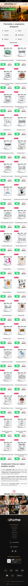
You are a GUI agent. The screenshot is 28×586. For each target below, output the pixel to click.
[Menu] (1, 4)
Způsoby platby (14, 528)
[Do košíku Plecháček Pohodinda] (17, 64)
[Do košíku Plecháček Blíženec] (3, 296)
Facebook (12, 551)
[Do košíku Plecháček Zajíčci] (17, 157)
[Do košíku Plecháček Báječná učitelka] (17, 226)
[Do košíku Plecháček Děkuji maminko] (17, 389)
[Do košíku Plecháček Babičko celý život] (3, 226)
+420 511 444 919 (16, 542)
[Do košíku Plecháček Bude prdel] (3, 319)
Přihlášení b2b (14, 536)
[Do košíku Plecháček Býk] (17, 319)
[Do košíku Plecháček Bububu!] (17, 296)
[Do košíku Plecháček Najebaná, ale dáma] (3, 157)
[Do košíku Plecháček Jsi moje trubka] (17, 87)
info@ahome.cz (15, 546)
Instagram (15, 551)
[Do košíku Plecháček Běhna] (3, 273)
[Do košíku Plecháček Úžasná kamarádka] (3, 64)
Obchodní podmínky (14, 532)
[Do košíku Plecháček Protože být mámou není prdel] (3, 87)
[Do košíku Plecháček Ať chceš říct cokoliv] (17, 203)
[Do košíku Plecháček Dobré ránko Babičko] (3, 435)
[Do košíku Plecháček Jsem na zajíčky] (3, 180)
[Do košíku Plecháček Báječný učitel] (17, 250)
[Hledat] (24, 4)
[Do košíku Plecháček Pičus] (3, 134)
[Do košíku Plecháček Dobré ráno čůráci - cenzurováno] (17, 458)
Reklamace (14, 530)
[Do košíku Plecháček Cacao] (3, 342)
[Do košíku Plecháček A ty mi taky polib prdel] (17, 180)
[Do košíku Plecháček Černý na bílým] (3, 366)
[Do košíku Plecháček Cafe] (17, 342)
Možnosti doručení (14, 527)
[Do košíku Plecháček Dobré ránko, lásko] (3, 458)
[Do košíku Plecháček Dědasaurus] (17, 366)
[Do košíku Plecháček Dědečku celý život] (3, 389)
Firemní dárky (14, 537)
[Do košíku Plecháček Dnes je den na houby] (17, 412)
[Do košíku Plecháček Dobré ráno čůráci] (3, 110)
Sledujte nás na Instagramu (14, 494)
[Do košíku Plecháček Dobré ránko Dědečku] (17, 435)
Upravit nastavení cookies (17, 581)
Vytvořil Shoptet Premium (15, 584)
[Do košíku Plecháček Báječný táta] (3, 250)
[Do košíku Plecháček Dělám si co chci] (3, 412)
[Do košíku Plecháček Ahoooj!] (3, 203)
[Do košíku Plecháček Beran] (17, 273)
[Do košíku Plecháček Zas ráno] (17, 134)
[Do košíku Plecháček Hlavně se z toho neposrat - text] (17, 110)
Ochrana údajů (14, 534)
